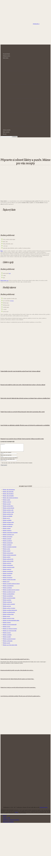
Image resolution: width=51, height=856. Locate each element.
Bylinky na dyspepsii (7, 536)
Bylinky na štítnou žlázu (8, 614)
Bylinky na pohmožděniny (9, 593)
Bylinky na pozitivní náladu (9, 598)
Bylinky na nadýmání (7, 573)
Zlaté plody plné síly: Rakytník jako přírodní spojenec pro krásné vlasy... (17, 679)
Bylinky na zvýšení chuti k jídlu (10, 645)
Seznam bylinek (6, 53)
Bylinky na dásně (7, 528)
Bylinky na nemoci (7, 575)
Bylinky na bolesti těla (8, 514)
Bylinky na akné (6, 499)
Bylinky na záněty (7, 636)
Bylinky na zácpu (7, 632)
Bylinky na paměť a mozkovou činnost (11, 583)
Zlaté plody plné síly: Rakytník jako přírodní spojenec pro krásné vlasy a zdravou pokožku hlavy (25, 398)
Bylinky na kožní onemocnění (9, 555)
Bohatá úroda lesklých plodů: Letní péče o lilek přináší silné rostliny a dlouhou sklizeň (22, 385)
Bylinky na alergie (7, 501)
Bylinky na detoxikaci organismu (10, 532)
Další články (6, 58)
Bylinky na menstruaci (8, 565)
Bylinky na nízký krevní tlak (9, 579)
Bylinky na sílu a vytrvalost (9, 608)
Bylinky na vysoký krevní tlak (9, 630)
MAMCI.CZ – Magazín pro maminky (11, 819)
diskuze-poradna (6, 130)
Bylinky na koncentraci (8, 553)
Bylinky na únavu (7, 622)
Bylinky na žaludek (7, 634)
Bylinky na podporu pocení (9, 591)
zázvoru (12, 300)
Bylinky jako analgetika (8, 491)
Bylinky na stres (6, 616)
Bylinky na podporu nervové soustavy (11, 589)
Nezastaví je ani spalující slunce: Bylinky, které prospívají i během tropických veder (22, 439)
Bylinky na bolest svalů (8, 510)
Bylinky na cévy (6, 518)
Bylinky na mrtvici (7, 569)
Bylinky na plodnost (7, 587)
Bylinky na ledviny (7, 563)
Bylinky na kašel (6, 551)
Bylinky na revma (7, 606)
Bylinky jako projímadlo (8, 495)
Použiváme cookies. (44, 807)
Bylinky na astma (7, 504)
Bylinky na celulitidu (7, 516)
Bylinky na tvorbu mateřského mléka (11, 620)
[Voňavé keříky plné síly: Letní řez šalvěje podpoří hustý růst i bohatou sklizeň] (12, 67)
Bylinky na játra (6, 549)
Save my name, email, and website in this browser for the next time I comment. (17, 462)
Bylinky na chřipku (7, 520)
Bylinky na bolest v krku (8, 512)
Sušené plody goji (4, 280)
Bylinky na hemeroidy (8, 542)
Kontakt (4, 815)
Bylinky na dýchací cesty (8, 534)
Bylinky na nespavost (7, 577)
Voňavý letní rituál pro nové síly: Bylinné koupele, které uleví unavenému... (18, 687)
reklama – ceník (6, 817)
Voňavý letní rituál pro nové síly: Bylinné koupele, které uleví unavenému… (24, 112)
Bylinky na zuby (6, 643)
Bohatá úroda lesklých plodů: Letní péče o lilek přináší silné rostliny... (17, 670)
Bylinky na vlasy (6, 626)
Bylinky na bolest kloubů (8, 508)
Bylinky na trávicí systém (8, 618)
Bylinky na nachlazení (8, 571)
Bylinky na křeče (6, 557)
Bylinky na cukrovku (7, 526)
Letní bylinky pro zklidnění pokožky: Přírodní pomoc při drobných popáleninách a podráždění (25, 425)
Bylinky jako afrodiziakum (9, 489)
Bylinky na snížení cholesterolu (10, 610)
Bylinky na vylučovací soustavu (10, 628)
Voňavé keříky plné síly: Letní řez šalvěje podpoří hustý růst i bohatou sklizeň (20, 371)
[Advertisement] (25, 35)
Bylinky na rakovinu (7, 602)
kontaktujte (16, 812)
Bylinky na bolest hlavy (8, 506)
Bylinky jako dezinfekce (8, 493)
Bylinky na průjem (7, 600)
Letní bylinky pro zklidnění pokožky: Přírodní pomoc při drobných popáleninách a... (20, 696)
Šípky (1, 251)
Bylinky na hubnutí (7, 544)
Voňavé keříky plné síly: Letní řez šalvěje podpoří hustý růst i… (21, 70)
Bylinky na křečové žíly (8, 559)
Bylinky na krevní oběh (8, 561)
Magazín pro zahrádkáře (8, 821)
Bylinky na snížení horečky (9, 612)
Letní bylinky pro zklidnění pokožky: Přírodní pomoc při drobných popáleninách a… (27, 126)
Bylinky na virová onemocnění (9, 624)
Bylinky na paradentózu (8, 585)
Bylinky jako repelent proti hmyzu (10, 497)
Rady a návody (6, 132)
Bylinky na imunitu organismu (9, 546)
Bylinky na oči (6, 581)
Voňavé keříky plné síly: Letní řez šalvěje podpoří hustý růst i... (15, 659)
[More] (39, 168)
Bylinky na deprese (7, 530)
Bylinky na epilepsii (7, 540)
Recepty (5, 134)
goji (10, 273)
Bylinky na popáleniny (8, 596)
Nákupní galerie (6, 56)
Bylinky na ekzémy (7, 538)
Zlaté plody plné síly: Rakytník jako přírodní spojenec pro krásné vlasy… (23, 98)
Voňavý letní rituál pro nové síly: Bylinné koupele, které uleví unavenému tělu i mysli (22, 412)
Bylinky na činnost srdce (8, 522)
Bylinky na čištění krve (8, 524)
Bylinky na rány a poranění (9, 604)
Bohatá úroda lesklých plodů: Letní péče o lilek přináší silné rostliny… (23, 84)
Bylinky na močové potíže (8, 567)
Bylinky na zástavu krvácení (9, 638)
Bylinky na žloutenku (7, 641)
